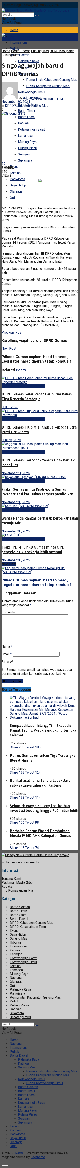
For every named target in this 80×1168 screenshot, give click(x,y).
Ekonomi (16, 167)
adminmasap (32, 98)
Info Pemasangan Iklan (18, 890)
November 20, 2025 (16, 502)
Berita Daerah (19, 55)
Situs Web (9, 662)
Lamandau (25, 136)
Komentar (8, 612)
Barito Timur (26, 111)
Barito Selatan (20, 907)
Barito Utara (26, 117)
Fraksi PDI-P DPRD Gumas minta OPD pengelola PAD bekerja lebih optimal (33, 549)
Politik (14, 49)
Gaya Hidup (18, 185)
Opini (13, 198)
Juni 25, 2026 (11, 440)
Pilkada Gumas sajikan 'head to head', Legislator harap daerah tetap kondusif (36, 582)
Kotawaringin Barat (31, 129)
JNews (18, 1153)
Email (7, 654)
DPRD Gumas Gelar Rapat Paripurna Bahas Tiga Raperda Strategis (37, 396)
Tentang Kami (11, 879)
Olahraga (16, 191)
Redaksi (7, 886)
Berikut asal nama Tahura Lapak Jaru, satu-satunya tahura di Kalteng (41, 783)
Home (14, 30)
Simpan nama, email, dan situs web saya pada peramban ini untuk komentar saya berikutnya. (37, 672)
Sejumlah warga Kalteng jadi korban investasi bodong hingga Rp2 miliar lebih (44, 808)
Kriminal (15, 173)
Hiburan (15, 942)
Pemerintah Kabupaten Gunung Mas (51, 80)
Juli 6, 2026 (10, 407)
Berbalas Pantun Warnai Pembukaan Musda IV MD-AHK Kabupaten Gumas (40, 833)
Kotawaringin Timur (23, 962)
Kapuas (23, 123)
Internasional (19, 42)
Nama (7, 646)
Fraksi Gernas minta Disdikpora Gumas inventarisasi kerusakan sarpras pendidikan (37, 491)
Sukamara (25, 160)
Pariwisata (17, 179)
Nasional (16, 978)
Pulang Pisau (27, 148)
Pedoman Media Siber (18, 883)
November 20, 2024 (16, 102)
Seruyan (24, 154)
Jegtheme (38, 1157)
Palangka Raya (20, 990)
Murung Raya (27, 142)
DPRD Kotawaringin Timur (44, 98)
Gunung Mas (40, 51)
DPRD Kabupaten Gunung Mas (48, 86)
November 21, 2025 (16, 473)
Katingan (16, 954)
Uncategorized (20, 1017)
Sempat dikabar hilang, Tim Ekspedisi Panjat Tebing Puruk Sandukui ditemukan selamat (44, 730)
